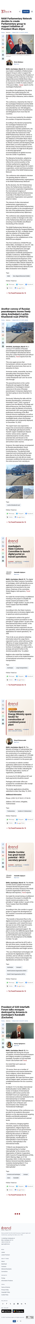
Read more (16, 64)
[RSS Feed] (25, 1303)
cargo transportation (21, 667)
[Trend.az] (6, 11)
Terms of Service (5, 1287)
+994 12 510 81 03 (5, 1242)
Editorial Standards (6, 1269)
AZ (17, 1321)
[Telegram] (17, 1303)
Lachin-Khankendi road (13, 505)
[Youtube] (14, 1303)
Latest (3, 1252)
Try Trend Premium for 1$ (17, 293)
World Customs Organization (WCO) (16, 970)
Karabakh (16, 1178)
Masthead (4, 1264)
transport (18, 967)
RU (20, 1321)
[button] (3, 36)
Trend (21, 85)
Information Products (7, 1280)
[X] (10, 1303)
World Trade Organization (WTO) (16, 974)
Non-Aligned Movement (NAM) (21, 276)
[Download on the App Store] (6, 1311)
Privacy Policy (5, 1289)
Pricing (3, 1278)
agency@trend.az (5, 1244)
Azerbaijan (10, 667)
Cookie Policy (4, 1294)
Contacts (3, 1266)
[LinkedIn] (21, 1303)
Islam (8, 1178)
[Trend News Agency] (6, 1228)
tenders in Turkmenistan (24, 811)
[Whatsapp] (2, 1303)
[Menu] (32, 11)
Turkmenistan (11, 811)
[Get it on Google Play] (18, 1311)
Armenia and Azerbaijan (13, 1174)
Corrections (4, 1271)
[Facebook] (6, 1303)
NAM (8, 276)
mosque (25, 1174)
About (3, 1261)
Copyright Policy (5, 1292)
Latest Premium (5, 1255)
